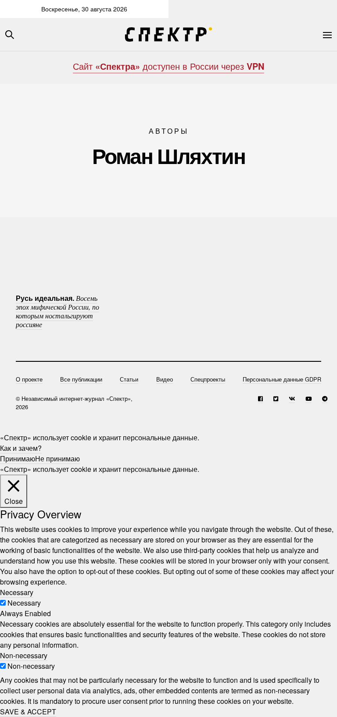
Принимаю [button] (17, 458)
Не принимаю (57, 458)
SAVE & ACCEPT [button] (28, 711)
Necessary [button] (16, 592)
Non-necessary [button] (23, 655)
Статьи (129, 379)
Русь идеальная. (57, 311)
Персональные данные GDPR (282, 379)
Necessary (24, 603)
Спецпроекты (207, 379)
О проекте (29, 379)
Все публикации (81, 379)
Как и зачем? (21, 448)
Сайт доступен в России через (168, 66)
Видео (164, 379)
